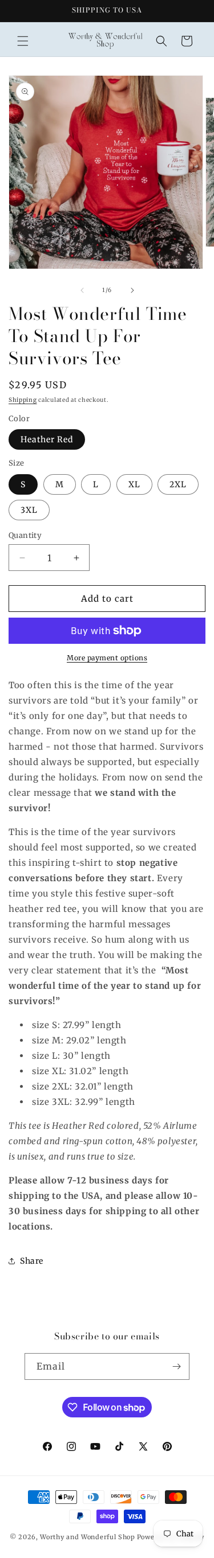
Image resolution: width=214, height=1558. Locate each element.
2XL (178, 484)
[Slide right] (132, 290)
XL (134, 484)
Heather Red (47, 439)
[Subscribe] (176, 1366)
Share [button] (31, 1261)
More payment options (107, 657)
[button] (22, 41)
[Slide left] (82, 290)
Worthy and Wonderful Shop (87, 1537)
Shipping (23, 400)
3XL (29, 510)
